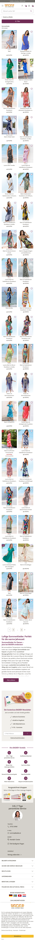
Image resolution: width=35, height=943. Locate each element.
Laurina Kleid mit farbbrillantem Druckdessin (25, 166)
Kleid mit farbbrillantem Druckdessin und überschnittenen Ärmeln (26, 337)
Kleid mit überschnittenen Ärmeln (9, 252)
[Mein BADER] (22, 6)
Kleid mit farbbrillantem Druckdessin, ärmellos (26, 138)
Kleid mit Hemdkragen (25, 565)
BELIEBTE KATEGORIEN (9, 860)
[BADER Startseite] (9, 5)
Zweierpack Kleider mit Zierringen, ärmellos (25, 52)
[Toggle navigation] (2, 6)
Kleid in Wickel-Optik (9, 137)
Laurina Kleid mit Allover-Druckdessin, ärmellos (9, 366)
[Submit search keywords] (31, 11)
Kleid (9, 51)
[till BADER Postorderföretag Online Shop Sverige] (15, 896)
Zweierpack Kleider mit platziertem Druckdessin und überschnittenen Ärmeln (26, 109)
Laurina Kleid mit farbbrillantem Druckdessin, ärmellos (9, 480)
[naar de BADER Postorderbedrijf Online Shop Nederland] (24, 896)
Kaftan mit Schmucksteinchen (9, 394)
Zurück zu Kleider (8, 17)
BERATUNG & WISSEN (8, 882)
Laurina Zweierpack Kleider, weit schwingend (9, 565)
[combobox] (17, 11)
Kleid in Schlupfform (9, 422)
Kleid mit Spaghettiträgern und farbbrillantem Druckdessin (25, 252)
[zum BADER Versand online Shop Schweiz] (19, 896)
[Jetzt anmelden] (27, 733)
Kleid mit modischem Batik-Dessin (26, 80)
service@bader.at (15, 833)
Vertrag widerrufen (14, 855)
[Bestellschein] (29, 6)
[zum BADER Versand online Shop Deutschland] (10, 896)
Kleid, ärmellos (9, 308)
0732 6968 (13, 827)
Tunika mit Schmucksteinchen (25, 394)
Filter (18, 21)
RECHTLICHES (6, 871)
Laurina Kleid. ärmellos (9, 165)
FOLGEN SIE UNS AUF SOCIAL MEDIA (13, 887)
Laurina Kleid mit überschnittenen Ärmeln (26, 508)
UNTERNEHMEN (6, 876)
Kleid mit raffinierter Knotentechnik (9, 451)
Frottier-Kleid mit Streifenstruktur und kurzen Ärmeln (9, 195)
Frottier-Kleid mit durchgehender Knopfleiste (26, 423)
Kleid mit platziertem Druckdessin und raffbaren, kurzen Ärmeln (25, 195)
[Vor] (25, 630)
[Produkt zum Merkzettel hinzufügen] (15, 32)
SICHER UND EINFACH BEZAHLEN (12, 866)
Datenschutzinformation (18, 738)
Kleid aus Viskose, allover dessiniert (26, 621)
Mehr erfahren (11, 680)
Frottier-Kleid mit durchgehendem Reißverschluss (9, 81)
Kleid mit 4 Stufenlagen (26, 593)
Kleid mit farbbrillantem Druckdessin (9, 109)
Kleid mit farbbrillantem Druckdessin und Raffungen (26, 480)
